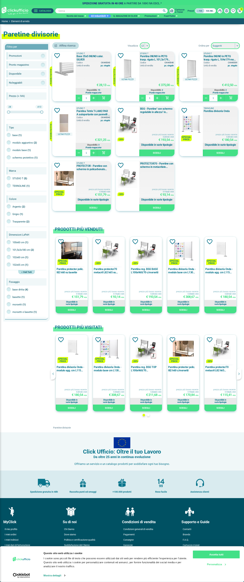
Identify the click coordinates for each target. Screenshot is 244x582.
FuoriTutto (169, 16)
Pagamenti (129, 534)
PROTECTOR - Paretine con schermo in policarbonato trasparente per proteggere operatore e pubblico (92, 167)
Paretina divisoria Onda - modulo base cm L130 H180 (182, 270)
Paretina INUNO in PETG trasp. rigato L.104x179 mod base (219, 58)
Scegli (157, 153)
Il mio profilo (11, 529)
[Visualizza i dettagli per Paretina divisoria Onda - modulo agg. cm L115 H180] (220, 251)
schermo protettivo (25, 157)
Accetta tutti (216, 554)
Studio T (19, 178)
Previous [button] (53, 374)
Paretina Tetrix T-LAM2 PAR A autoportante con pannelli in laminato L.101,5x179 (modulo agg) (93, 112)
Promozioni (151, 16)
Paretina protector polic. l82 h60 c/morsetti (181, 369)
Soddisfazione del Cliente (77, 545)
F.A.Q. (186, 539)
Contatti (187, 529)
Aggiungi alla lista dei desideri (57, 55)
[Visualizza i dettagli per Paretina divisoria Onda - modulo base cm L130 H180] (183, 251)
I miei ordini (10, 534)
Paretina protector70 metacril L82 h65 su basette (105, 270)
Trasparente (20, 221)
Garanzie (128, 545)
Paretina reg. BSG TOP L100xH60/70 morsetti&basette (144, 369)
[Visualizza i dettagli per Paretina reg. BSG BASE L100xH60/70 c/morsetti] (146, 251)
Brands (186, 534)
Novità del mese (75, 16)
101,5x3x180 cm (23, 249)
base (17, 135)
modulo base (21, 150)
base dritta (20, 289)
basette (18, 297)
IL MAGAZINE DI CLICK (125, 16)
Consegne (128, 539)
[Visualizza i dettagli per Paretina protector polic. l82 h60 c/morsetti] (183, 349)
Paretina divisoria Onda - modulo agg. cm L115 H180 (219, 270)
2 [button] (148, 415)
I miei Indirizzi (11, 539)
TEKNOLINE (21, 185)
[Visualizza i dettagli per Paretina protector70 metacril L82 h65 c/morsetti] (220, 349)
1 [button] (144, 415)
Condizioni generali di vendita (138, 529)
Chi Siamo (69, 529)
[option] (122, 2)
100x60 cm (20, 242)
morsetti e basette (24, 312)
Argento (18, 206)
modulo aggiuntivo (24, 142)
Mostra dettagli (52, 575)
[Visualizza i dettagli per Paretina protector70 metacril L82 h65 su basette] (109, 251)
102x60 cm (20, 257)
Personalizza (214, 564)
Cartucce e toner (191, 545)
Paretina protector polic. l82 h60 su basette (70, 270)
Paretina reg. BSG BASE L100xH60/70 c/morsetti (144, 270)
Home (5, 21)
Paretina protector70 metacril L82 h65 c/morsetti (216, 369)
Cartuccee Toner (180, 10)
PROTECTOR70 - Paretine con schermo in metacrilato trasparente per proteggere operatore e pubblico (156, 165)
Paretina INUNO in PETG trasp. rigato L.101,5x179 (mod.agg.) (154, 58)
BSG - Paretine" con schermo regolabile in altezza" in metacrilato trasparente (156, 110)
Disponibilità (92, 90)
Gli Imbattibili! (98, 16)
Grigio (17, 214)
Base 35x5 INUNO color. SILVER (90, 58)
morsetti (19, 304)
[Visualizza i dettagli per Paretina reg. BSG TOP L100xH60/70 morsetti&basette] (146, 349)
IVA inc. (210, 11)
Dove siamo (70, 534)
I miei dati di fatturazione (17, 545)
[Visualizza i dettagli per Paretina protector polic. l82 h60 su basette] (71, 251)
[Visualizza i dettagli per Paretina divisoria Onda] (191, 124)
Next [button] (239, 374)
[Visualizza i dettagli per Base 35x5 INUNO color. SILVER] (64, 69)
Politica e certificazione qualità (79, 539)
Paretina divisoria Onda (217, 111)
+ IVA (199, 11)
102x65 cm (20, 264)
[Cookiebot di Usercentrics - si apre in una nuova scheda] (21, 575)
